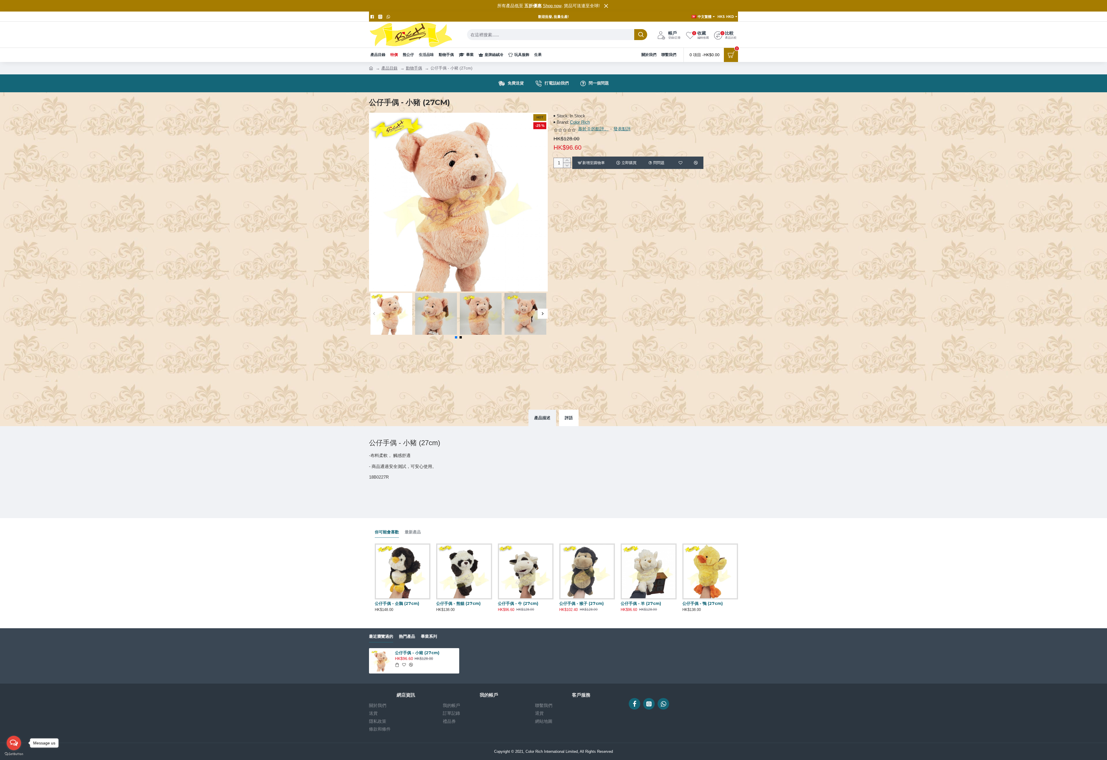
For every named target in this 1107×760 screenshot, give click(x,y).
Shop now (552, 5)
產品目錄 (389, 68)
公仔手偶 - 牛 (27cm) (518, 603)
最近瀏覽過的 (381, 636)
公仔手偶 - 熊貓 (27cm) (458, 603)
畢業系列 (429, 636)
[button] (374, 314)
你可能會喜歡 (387, 532)
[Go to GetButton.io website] (14, 754)
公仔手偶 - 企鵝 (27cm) (397, 603)
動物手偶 (414, 68)
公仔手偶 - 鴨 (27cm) (702, 603)
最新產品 (413, 532)
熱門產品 (407, 636)
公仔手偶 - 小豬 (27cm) (417, 652)
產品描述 (542, 417)
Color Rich (580, 122)
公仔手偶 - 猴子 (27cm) (581, 603)
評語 (569, 417)
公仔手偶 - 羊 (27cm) (641, 603)
